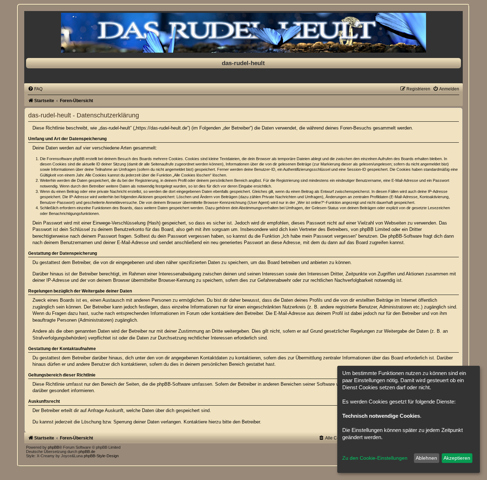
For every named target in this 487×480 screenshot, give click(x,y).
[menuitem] (35, 88)
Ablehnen (426, 458)
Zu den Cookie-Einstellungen (374, 458)
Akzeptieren (457, 458)
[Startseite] (243, 33)
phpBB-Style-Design (101, 456)
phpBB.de (86, 451)
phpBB (53, 447)
